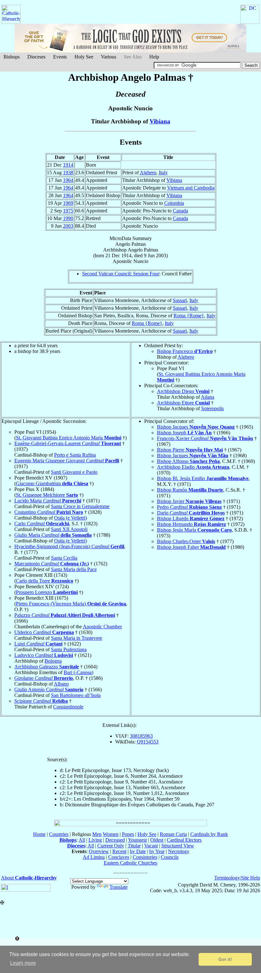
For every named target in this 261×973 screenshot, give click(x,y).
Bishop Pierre (190, 449)
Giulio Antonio (48, 689)
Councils (170, 857)
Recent (119, 851)
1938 (68, 172)
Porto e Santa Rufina (75, 455)
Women (110, 834)
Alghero (148, 172)
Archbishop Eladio (193, 467)
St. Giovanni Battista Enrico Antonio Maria (68, 437)
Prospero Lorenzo (47, 592)
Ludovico (43, 655)
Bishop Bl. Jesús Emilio (203, 478)
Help (154, 56)
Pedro (189, 507)
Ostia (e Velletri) (70, 518)
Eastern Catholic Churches (130, 863)
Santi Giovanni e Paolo (74, 472)
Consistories (145, 857)
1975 (68, 210)
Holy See (83, 56)
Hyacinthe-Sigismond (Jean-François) (69, 546)
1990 (68, 218)
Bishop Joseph (184, 432)
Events (60, 56)
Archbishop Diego (183, 391)
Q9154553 (148, 741)
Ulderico (44, 632)
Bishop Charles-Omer (186, 541)
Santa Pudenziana (69, 649)
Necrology (178, 851)
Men (97, 834)
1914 (68, 165)
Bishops (12, 56)
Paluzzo (64, 615)
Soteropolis (212, 408)
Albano (61, 684)
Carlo (41, 523)
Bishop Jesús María (194, 530)
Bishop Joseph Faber (191, 547)
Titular (134, 845)
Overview (99, 851)
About (29, 877)
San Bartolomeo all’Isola (76, 695)
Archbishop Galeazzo (46, 666)
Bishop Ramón (190, 490)
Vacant (151, 845)
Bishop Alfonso (188, 461)
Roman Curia (173, 834)
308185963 (141, 736)
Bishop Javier (189, 501)
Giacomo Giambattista (52, 483)
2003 (68, 226)
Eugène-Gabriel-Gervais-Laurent (67, 443)
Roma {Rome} (188, 315)
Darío (191, 512)
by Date (138, 851)
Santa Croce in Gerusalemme (80, 506)
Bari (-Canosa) (78, 672)
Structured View (177, 845)
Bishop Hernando (191, 524)
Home (39, 834)
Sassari (180, 300)
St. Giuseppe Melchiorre (47, 495)
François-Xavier (205, 438)
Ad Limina (94, 857)
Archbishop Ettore (183, 402)
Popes (128, 834)
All (82, 840)
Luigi (38, 643)
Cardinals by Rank (209, 834)
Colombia (174, 203)
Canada (180, 210)
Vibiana (160, 121)
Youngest (137, 840)
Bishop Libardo (190, 518)
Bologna (53, 661)
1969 (68, 203)
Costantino (48, 512)
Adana (207, 397)
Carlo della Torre (44, 580)
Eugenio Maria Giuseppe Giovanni (66, 460)
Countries (58, 834)
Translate (118, 887)
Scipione (41, 701)
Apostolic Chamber (102, 626)
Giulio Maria (53, 535)
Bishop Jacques (196, 427)
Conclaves (118, 857)
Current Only (110, 845)
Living (95, 840)
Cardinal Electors (184, 840)
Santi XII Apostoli (69, 529)
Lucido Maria (47, 500)
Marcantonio (51, 563)
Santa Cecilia (64, 558)
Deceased (115, 840)
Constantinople (68, 706)
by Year (157, 851)
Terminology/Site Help (237, 877)
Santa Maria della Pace (74, 569)
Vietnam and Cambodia (191, 187)
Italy (163, 172)
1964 (68, 180)
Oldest (156, 840)
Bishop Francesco (185, 351)
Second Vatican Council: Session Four (120, 273)
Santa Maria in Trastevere (76, 638)
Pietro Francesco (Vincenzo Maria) (71, 603)
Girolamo (43, 678)
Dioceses (36, 56)
